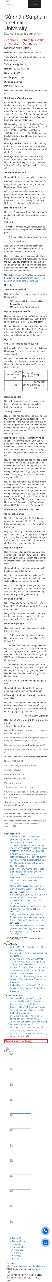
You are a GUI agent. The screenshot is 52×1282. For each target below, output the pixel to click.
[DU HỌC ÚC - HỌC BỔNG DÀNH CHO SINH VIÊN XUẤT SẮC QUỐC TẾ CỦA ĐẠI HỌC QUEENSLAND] (29, 961)
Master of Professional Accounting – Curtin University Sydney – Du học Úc (27, 887)
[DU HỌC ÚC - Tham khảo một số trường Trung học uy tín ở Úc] (29, 1028)
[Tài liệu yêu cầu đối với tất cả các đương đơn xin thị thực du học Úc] (29, 1016)
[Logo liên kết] (20, 1059)
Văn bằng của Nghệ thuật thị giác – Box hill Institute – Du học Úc (28, 907)
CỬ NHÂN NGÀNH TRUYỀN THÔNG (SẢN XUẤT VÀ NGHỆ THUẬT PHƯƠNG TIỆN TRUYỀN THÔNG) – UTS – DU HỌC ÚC (28, 850)
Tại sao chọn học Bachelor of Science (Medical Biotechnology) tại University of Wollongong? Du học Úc (28, 928)
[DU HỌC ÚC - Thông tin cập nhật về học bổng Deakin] (29, 948)
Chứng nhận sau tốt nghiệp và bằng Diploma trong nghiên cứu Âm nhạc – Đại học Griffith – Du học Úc (27, 917)
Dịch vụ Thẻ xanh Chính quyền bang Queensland (24, 279)
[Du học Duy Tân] (9, 3)
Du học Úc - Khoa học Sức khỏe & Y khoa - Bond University (26, 879)
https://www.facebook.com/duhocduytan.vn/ (26, 1265)
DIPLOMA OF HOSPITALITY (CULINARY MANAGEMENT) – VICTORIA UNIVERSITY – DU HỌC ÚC (28, 897)
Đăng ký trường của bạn (17, 1041)
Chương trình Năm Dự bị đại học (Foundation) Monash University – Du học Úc (27, 839)
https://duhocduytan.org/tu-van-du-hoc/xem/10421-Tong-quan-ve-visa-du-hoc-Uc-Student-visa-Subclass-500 (25, 823)
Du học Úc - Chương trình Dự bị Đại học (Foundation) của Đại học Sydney (28, 870)
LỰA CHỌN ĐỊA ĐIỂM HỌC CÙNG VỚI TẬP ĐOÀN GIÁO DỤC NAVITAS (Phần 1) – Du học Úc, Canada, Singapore (28, 860)
